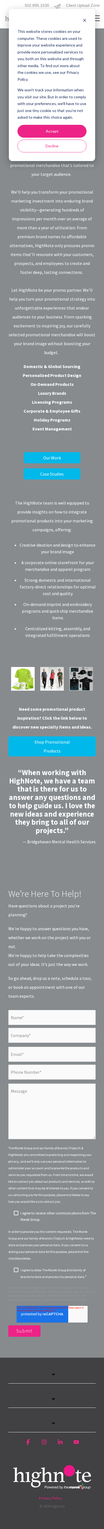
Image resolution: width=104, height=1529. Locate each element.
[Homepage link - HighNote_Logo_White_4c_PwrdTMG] (52, 1489)
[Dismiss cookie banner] (85, 21)
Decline (52, 145)
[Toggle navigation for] (52, 1377)
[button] (96, 17)
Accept (52, 131)
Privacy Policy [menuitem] (50, 1498)
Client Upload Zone (83, 5)
